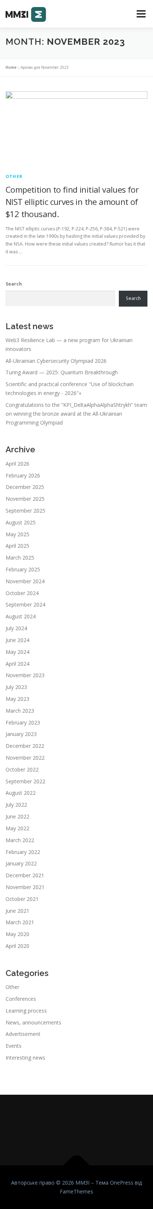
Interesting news (25, 1057)
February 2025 (23, 569)
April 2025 (17, 545)
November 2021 (25, 887)
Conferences (21, 998)
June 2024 (17, 640)
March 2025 (20, 557)
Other (14, 176)
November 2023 (25, 675)
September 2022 (25, 781)
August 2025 (21, 522)
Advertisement (23, 1033)
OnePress (121, 1182)
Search (14, 284)
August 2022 (21, 792)
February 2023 (23, 722)
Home (11, 67)
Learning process (26, 1010)
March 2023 (20, 710)
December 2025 (25, 486)
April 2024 (17, 663)
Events (14, 1045)
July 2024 (16, 628)
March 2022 (20, 840)
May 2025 (17, 534)
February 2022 (23, 851)
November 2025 (25, 498)
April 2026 (17, 463)
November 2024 (25, 581)
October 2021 (22, 898)
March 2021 (20, 922)
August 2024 (21, 616)
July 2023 (16, 686)
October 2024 (22, 593)
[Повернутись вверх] (77, 1165)
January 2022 (21, 863)
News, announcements (33, 1022)
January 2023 (21, 733)
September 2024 (25, 604)
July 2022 (16, 804)
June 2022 (17, 816)
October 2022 (22, 769)
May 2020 (17, 934)
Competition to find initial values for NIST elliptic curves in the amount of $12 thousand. (72, 201)
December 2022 (25, 745)
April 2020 (17, 945)
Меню (140, 14)
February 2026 (23, 475)
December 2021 (25, 875)
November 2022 (25, 757)
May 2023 (17, 698)
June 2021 (17, 910)
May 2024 (17, 651)
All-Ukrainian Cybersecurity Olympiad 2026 (56, 360)
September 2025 (25, 510)
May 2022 (17, 828)
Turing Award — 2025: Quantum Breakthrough (62, 372)
